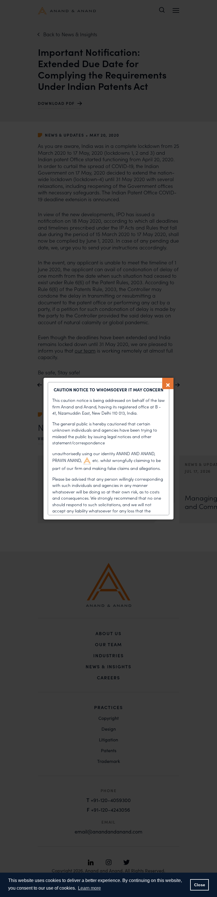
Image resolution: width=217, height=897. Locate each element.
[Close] (167, 383)
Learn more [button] (89, 888)
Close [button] (199, 885)
